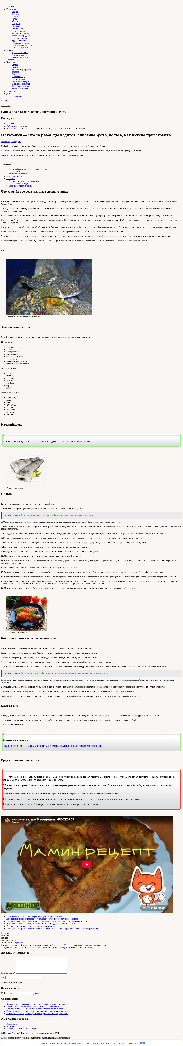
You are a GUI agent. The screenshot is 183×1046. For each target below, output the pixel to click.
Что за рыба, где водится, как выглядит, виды (28, 169)
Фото (16, 171)
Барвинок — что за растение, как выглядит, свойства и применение (37, 1013)
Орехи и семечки (19, 38)
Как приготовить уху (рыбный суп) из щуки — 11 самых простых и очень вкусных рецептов (63, 945)
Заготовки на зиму (20, 86)
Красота (10, 60)
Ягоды (15, 11)
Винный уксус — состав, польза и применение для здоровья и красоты (39, 1011)
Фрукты (15, 14)
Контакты (10, 1026)
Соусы (15, 64)
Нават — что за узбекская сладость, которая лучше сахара (32, 1006)
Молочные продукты (21, 36)
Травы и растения (20, 52)
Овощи (15, 16)
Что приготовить (19, 79)
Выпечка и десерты (21, 81)
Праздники (17, 96)
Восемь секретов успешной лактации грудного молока (31, 926)
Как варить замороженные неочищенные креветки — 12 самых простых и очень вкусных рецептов (52, 928)
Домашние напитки (21, 84)
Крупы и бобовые (20, 40)
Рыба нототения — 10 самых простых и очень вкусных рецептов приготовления (56, 947)
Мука (14, 19)
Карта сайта (11, 1024)
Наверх (4, 100)
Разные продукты (20, 48)
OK (143, 1043)
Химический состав (16, 174)
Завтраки (16, 72)
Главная (10, 7)
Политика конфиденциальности (21, 1029)
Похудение (11, 91)
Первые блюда (18, 74)
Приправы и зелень (21, 43)
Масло (15, 21)
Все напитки (17, 28)
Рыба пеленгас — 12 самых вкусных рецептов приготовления (34, 916)
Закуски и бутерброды (22, 69)
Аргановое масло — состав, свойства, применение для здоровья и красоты (40, 924)
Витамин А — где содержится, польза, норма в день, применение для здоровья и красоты (47, 921)
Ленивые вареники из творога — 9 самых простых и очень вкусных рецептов (42, 919)
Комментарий (8, 973)
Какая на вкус (20, 183)
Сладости (16, 23)
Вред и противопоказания (19, 186)
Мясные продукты (20, 33)
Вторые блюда (18, 76)
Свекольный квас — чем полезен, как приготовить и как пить (34, 1009)
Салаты (15, 67)
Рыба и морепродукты (22, 45)
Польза (10, 178)
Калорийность (14, 176)
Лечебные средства (20, 57)
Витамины (17, 26)
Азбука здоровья (19, 55)
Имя (3, 977)
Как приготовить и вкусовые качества (25, 181)
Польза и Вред (6, 106)
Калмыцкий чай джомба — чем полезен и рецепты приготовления (37, 1004)
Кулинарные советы (21, 89)
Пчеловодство (18, 31)
